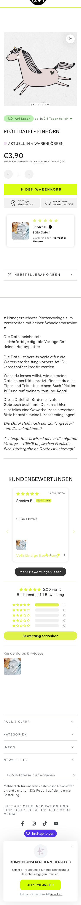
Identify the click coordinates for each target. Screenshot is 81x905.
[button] (40, 231)
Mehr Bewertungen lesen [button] (40, 572)
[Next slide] (73, 531)
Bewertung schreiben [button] (40, 636)
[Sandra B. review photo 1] (21, 545)
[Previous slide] (7, 531)
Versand (38, 161)
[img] (27, 493)
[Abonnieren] (74, 775)
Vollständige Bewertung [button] (37, 555)
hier (62, 404)
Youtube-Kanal (54, 390)
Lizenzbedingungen (57, 414)
